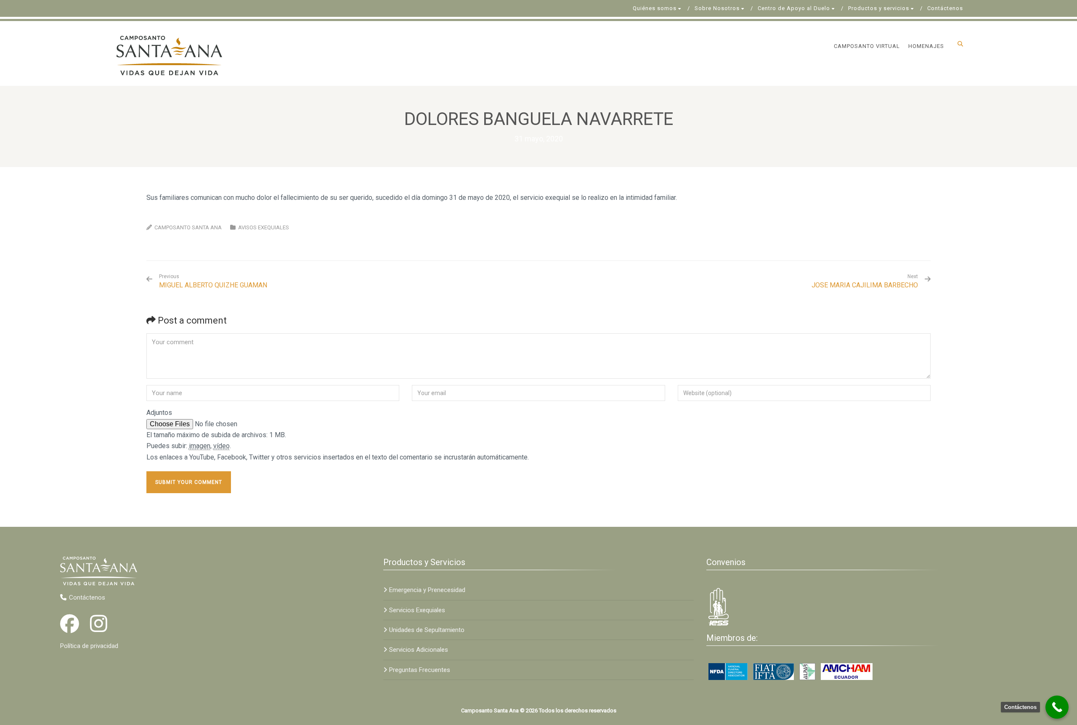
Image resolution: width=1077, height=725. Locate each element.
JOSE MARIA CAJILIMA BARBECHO (865, 285)
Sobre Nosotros (717, 8)
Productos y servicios (878, 8)
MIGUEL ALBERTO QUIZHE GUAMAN (213, 281)
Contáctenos (945, 8)
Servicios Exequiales (417, 610)
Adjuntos (159, 413)
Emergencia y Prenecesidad (427, 590)
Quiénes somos (654, 8)
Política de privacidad (89, 646)
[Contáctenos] (1057, 707)
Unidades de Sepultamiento (426, 630)
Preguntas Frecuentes (419, 670)
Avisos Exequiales (263, 227)
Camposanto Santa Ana (188, 227)
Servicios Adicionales (418, 649)
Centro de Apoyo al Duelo (794, 8)
